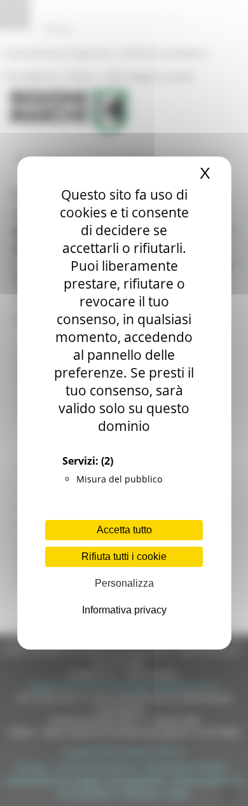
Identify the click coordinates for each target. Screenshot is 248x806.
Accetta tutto (124, 529)
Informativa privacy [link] (124, 609)
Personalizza (124, 583)
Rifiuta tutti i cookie (124, 556)
